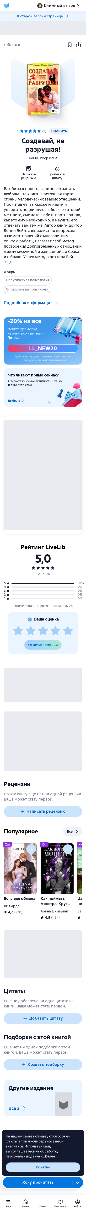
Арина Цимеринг (55, 911)
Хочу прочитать (38, 1182)
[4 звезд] (55, 631)
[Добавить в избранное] (70, 45)
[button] (43, 89)
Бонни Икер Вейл (43, 158)
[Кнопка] (31, 849)
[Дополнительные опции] (77, 1182)
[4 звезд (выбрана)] (35, 131)
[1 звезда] (18, 631)
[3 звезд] (43, 631)
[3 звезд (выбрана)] (30, 131)
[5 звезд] (68, 631)
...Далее (49, 1156)
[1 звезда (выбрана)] (22, 131)
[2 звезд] (30, 631)
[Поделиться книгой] (78, 45)
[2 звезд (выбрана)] (26, 131)
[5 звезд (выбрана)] (39, 131)
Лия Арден (12, 906)
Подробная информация (28, 302)
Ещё (8, 262)
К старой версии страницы (40, 16)
